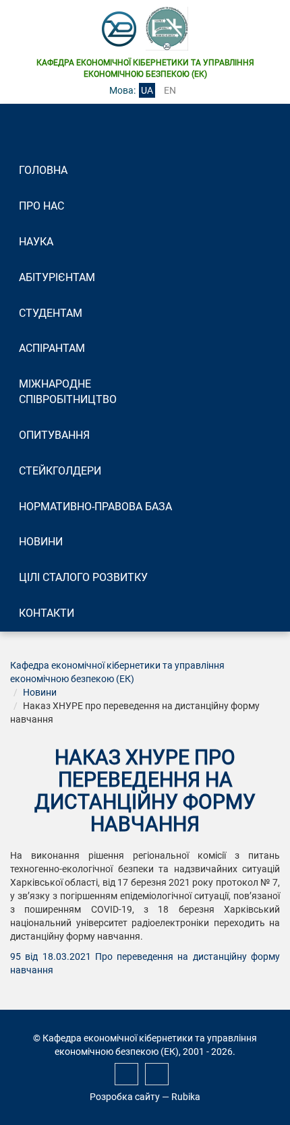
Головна (43, 170)
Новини (41, 541)
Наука (36, 241)
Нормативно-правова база (95, 506)
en (170, 90)
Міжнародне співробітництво (68, 391)
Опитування (54, 435)
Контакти (46, 613)
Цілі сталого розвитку (83, 577)
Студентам (50, 313)
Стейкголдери (60, 470)
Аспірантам (52, 348)
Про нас (41, 206)
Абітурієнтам (57, 277)
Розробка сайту (125, 1096)
